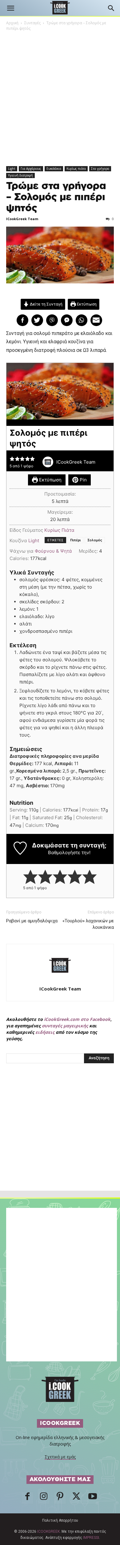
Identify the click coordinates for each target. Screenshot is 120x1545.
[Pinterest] (60, 1498)
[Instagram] (44, 1498)
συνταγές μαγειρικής (65, 1026)
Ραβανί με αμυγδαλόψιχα (32, 921)
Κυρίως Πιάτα (59, 530)
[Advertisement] (60, 1140)
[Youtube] (92, 1498)
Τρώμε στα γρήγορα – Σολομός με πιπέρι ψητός (56, 197)
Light (11, 168)
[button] (10, 8)
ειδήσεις (44, 1032)
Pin (82, 480)
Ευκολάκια (53, 168)
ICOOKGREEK (48, 1531)
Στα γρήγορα (100, 168)
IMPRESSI (91, 1537)
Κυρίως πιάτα (76, 168)
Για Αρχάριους (31, 168)
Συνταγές (32, 22)
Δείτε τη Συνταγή (45, 304)
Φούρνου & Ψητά (53, 551)
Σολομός (94, 540)
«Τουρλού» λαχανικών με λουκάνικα (88, 924)
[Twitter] (76, 1498)
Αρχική (12, 22)
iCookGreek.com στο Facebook (77, 1019)
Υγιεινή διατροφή (20, 175)
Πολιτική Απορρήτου (60, 1520)
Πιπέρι (75, 540)
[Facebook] (27, 1498)
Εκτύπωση (86, 304)
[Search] (111, 8)
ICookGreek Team (22, 218)
